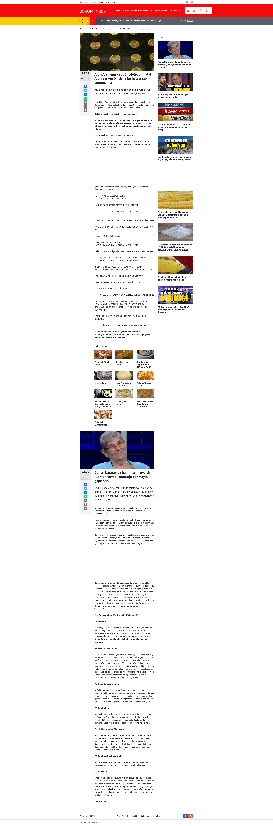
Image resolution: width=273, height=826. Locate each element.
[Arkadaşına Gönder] (85, 102)
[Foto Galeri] (192, 2)
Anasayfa (120, 816)
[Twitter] (85, 90)
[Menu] (188, 11)
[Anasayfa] (81, 2)
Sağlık (177, 11)
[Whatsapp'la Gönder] (85, 98)
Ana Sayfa (115, 11)
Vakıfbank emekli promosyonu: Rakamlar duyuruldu (125, 21)
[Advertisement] (124, 167)
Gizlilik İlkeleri (145, 816)
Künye (128, 816)
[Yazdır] (85, 106)
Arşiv (107, 2)
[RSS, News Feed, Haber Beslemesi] (190, 816)
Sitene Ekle (115, 2)
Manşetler (88, 2)
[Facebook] (85, 86)
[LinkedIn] (85, 94)
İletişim (135, 816)
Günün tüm (186, 21)
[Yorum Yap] (85, 110)
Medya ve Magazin (163, 11)
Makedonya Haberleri (141, 11)
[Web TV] (187, 2)
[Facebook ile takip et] (185, 816)
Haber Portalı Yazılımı (90, 823)
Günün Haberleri (98, 2)
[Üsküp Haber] (93, 11)
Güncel (125, 11)
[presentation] (87, 21)
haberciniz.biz (100, 520)
